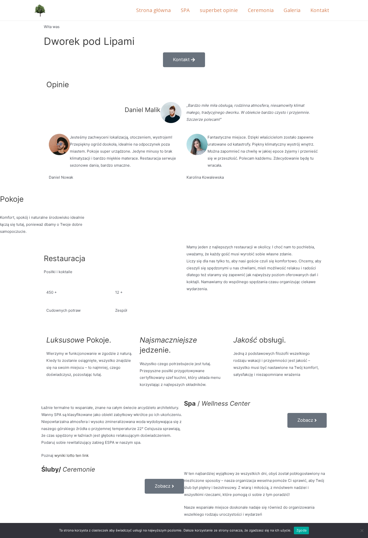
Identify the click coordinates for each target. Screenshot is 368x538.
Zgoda (301, 530)
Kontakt (319, 10)
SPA (185, 10)
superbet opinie (219, 10)
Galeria (292, 10)
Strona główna (153, 10)
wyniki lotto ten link (71, 455)
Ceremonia (261, 10)
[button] (184, 59)
